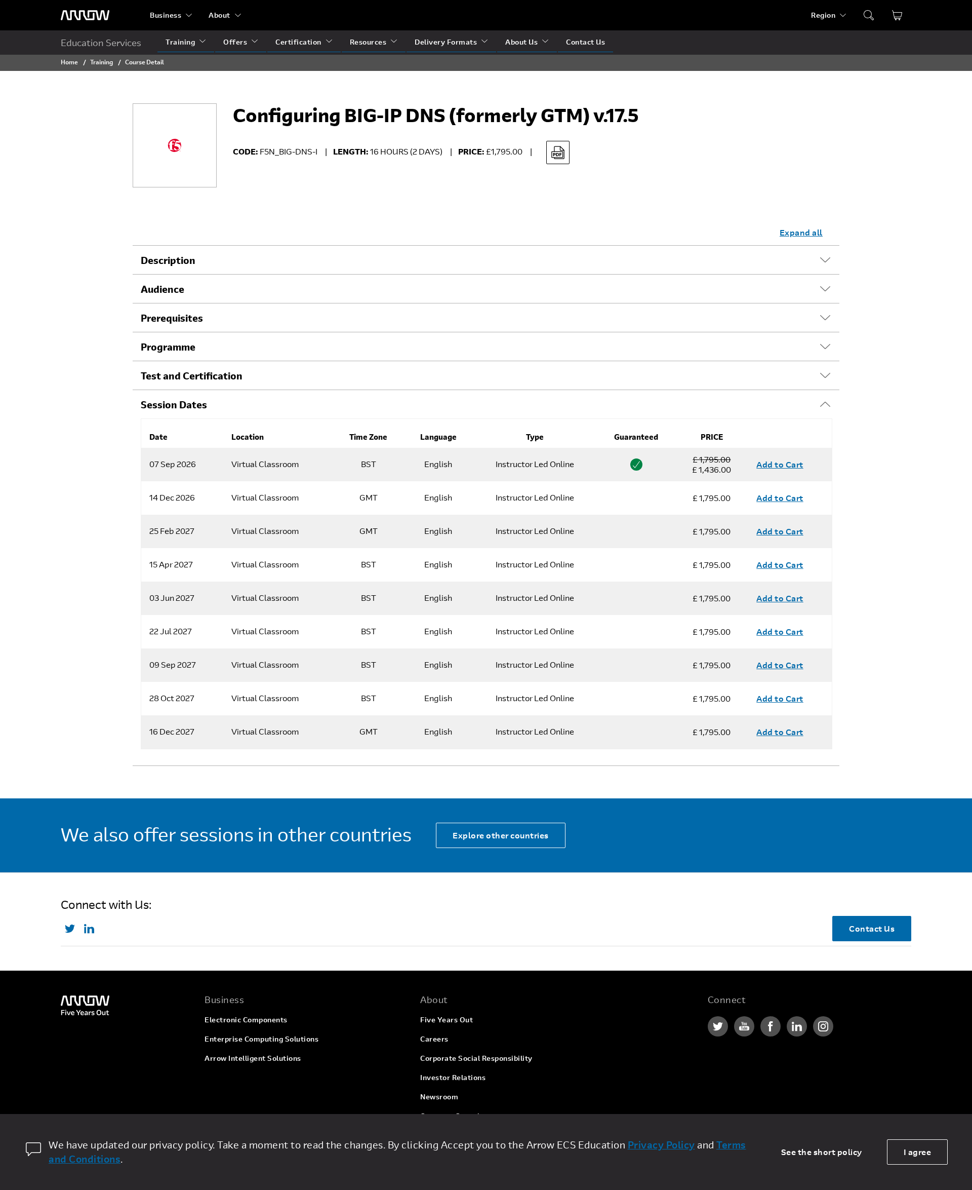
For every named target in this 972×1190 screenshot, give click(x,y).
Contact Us (585, 42)
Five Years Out (446, 1019)
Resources (368, 42)
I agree (918, 1151)
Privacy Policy (661, 1144)
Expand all (801, 232)
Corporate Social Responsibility (476, 1058)
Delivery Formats (446, 42)
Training (180, 42)
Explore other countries (501, 835)
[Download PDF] (558, 152)
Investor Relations (452, 1077)
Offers (235, 42)
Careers (434, 1039)
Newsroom (439, 1096)
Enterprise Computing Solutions (261, 1039)
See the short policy (821, 1151)
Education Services (101, 42)
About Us (521, 42)
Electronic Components (246, 1019)
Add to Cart (779, 464)
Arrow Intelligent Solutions (253, 1058)
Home (69, 62)
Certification (298, 42)
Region (823, 15)
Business (165, 15)
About (219, 15)
